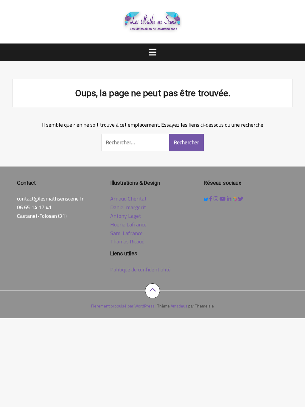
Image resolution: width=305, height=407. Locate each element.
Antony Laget (125, 216)
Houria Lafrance (128, 224)
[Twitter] (240, 199)
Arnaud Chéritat (128, 199)
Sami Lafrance (126, 233)
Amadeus (179, 306)
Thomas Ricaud (127, 241)
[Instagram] (217, 199)
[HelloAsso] (235, 199)
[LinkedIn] (230, 199)
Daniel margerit (128, 207)
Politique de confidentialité (140, 269)
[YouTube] (223, 199)
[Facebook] (211, 199)
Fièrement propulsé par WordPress (123, 306)
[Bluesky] (206, 199)
